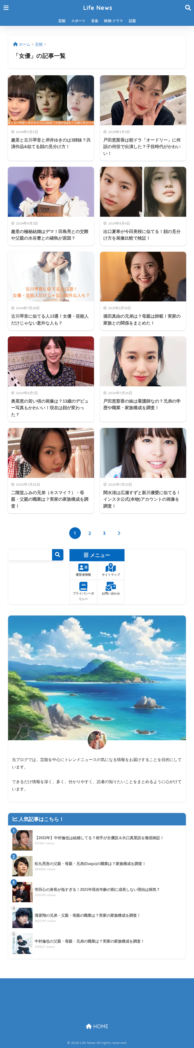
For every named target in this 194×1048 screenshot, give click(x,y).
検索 (57, 555)
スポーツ (78, 21)
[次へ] (119, 533)
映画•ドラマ (113, 21)
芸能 (61, 21)
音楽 (94, 21)
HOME (100, 1026)
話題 (132, 21)
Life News (97, 7)
